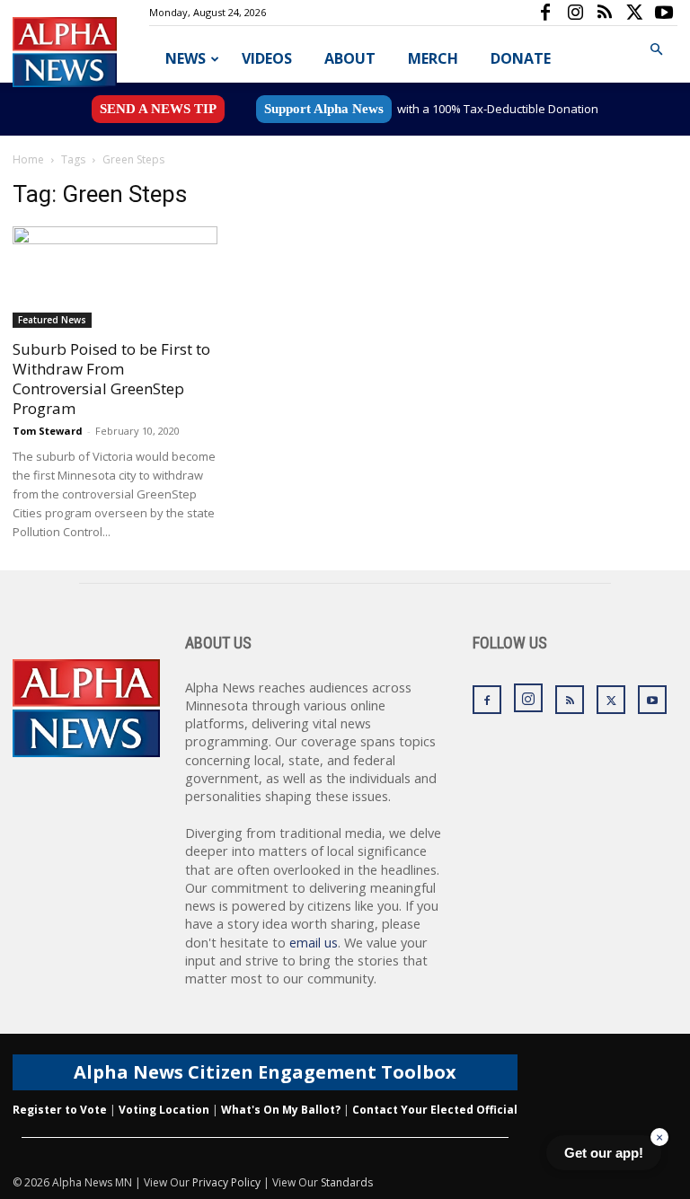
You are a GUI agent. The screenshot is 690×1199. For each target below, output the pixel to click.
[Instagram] (575, 12)
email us (313, 942)
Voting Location (164, 1109)
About (350, 58)
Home (28, 159)
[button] (655, 49)
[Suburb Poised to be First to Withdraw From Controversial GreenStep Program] (115, 277)
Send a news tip (158, 108)
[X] (634, 12)
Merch (433, 58)
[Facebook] (545, 12)
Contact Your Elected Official (435, 1109)
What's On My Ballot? (281, 1109)
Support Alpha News (324, 108)
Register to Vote (60, 1109)
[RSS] (604, 12)
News (185, 58)
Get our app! (603, 1152)
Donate (521, 58)
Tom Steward (48, 430)
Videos (267, 58)
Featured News (52, 319)
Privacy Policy (226, 1182)
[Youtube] (663, 12)
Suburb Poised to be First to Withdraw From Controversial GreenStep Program (111, 379)
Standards (347, 1182)
